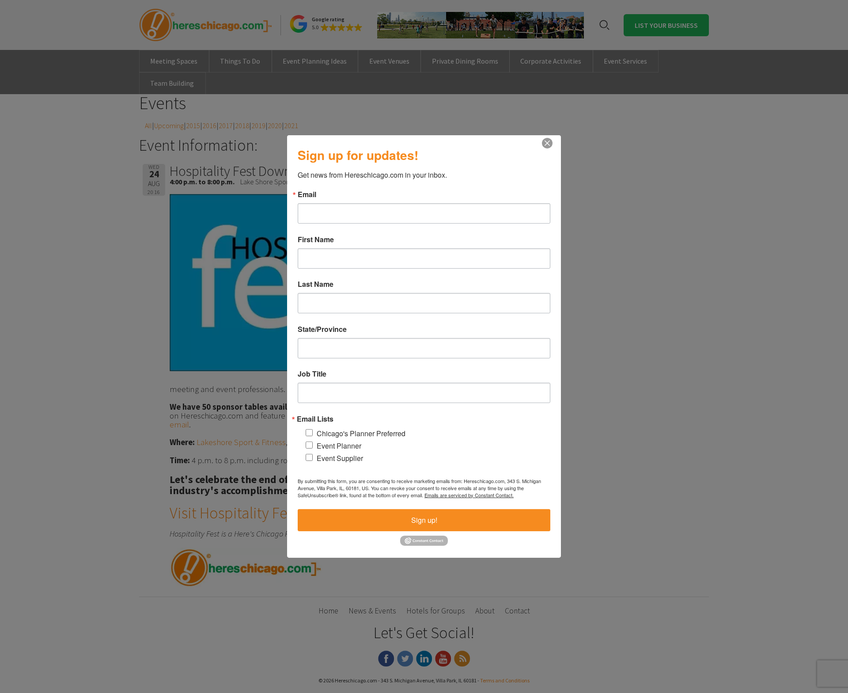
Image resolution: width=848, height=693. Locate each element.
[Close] (547, 143)
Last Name (315, 284)
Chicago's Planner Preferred (361, 433)
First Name (316, 239)
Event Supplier (340, 458)
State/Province (322, 328)
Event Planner (339, 445)
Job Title (312, 373)
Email (307, 194)
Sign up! (424, 519)
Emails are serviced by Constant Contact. (469, 494)
